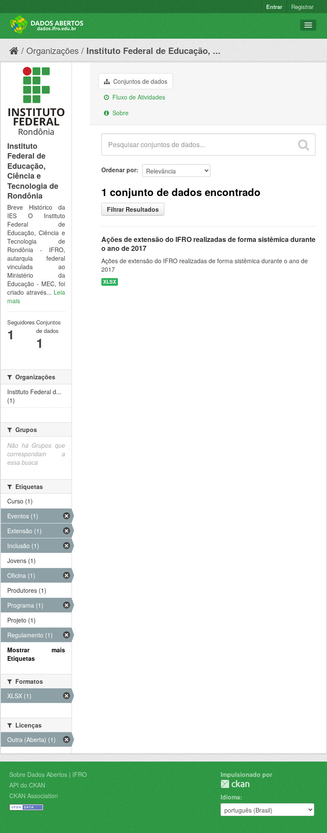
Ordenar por (118, 169)
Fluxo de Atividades (138, 97)
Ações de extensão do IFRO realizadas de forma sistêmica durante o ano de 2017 (208, 243)
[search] (303, 144)
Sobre (120, 112)
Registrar (302, 7)
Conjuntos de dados (139, 81)
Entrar (274, 7)
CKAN (235, 783)
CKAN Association (33, 795)
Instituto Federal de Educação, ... (153, 50)
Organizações (52, 50)
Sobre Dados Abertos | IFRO (48, 774)
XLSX (109, 281)
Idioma (230, 797)
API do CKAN (27, 785)
